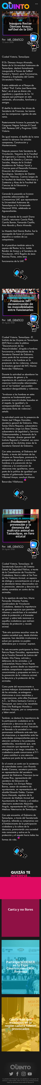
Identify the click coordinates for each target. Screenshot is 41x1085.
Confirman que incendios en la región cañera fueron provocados (20, 1024)
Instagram (23, 1074)
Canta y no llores (20, 910)
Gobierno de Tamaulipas (20, 298)
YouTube (30, 1074)
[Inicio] (19, 5)
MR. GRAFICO (15, 39)
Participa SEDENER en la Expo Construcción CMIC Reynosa (20, 967)
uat (20, 20)
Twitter (11, 1074)
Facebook (17, 1074)
